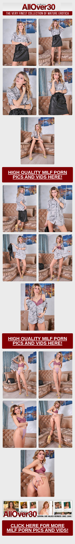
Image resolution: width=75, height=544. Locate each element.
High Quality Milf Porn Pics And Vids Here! (37, 175)
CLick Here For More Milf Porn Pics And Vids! (37, 528)
